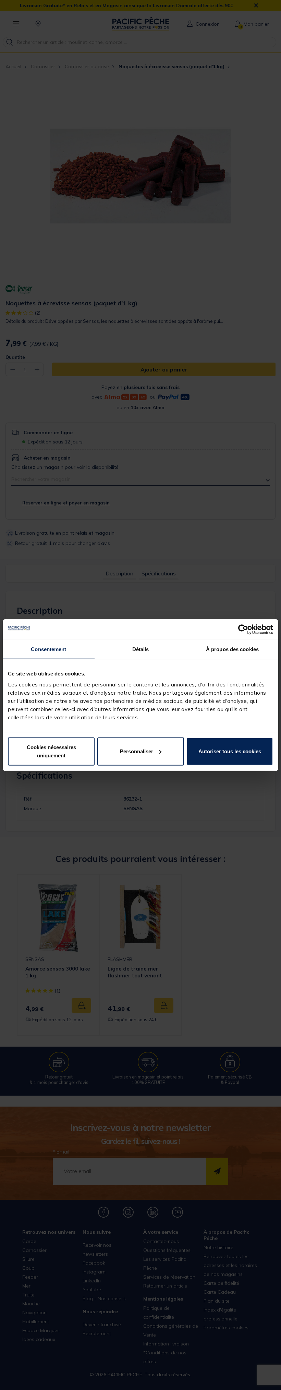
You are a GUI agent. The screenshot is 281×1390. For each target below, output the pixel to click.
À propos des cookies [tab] (232, 649)
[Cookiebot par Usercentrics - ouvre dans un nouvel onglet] (243, 629)
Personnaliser (136, 751)
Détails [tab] (140, 649)
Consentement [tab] (48, 649)
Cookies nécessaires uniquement (51, 751)
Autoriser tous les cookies (229, 751)
